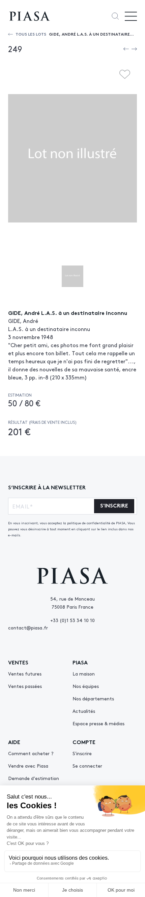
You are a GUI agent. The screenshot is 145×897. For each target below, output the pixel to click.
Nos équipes (85, 686)
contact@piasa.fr (28, 627)
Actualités (83, 710)
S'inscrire (82, 753)
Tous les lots (31, 34)
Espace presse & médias (98, 723)
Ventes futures (24, 673)
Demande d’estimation (33, 778)
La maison (83, 673)
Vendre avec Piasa (28, 765)
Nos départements (93, 698)
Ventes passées (25, 686)
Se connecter (87, 765)
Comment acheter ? (31, 753)
